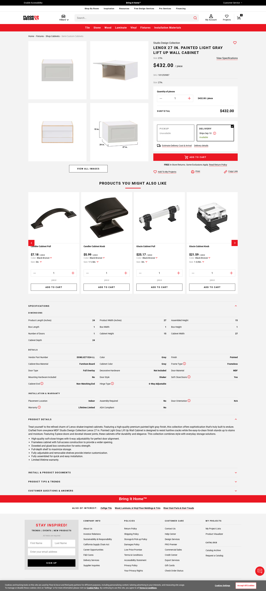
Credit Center (171, 555)
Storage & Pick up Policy (135, 539)
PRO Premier (171, 544)
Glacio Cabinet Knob (199, 246)
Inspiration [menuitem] (109, 9)
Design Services (172, 539)
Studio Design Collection (166, 42)
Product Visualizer (214, 534)
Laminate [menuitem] (121, 27)
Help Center (170, 534)
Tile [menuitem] (87, 27)
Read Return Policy (218, 164)
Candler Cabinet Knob (94, 246)
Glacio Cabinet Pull (145, 246)
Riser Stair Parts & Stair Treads (178, 508)
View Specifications (227, 58)
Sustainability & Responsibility (97, 539)
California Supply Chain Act (96, 544)
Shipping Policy (131, 534)
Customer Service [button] (231, 3)
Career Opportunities (93, 549)
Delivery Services (91, 560)
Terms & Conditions (133, 555)
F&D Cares (88, 555)
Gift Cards (170, 565)
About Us (87, 529)
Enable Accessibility (33, 3)
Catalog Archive (213, 550)
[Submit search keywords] (195, 18)
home (31, 36)
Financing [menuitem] (181, 9)
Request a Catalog (214, 555)
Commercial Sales (173, 549)
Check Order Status (174, 570)
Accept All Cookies (245, 585)
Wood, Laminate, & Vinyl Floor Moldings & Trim (137, 508)
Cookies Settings (222, 585)
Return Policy (130, 529)
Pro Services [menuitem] (165, 9)
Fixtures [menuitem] (145, 27)
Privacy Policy (130, 565)
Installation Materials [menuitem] (167, 27)
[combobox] (137, 18)
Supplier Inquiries (91, 565)
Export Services (172, 560)
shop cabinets (53, 36)
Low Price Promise (133, 549)
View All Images (88, 168)
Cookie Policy (93, 588)
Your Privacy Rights (133, 570)
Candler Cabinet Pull (41, 246)
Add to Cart (197, 157)
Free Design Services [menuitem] (144, 9)
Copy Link (233, 171)
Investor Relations (92, 534)
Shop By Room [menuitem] (92, 9)
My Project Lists (213, 529)
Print (197, 171)
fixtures (40, 36)
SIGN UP (51, 563)
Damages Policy (131, 544)
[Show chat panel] (259, 571)
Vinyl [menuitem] (134, 27)
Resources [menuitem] (124, 9)
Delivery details (201, 145)
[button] (63, 18)
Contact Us (170, 529)
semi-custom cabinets (72, 36)
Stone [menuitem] (97, 27)
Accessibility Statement (135, 560)
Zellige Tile (106, 508)
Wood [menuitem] (108, 27)
